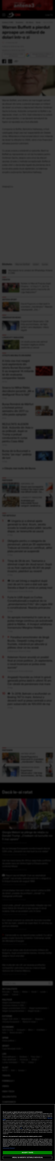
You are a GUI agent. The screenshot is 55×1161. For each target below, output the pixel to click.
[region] (27, 1132)
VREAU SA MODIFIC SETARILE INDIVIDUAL (27, 1157)
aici (21, 1127)
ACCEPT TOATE (27, 1152)
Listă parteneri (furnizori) (9, 1148)
